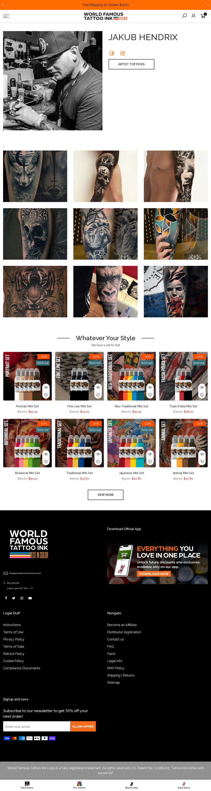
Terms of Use (13, 632)
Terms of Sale (13, 646)
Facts (111, 654)
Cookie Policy (13, 661)
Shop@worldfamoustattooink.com (25, 573)
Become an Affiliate (122, 625)
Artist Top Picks (131, 64)
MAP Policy (115, 668)
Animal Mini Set (183, 473)
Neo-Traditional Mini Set (131, 406)
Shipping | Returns (121, 675)
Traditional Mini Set (79, 473)
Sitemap (113, 683)
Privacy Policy (13, 639)
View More (105, 495)
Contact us (115, 639)
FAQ (110, 646)
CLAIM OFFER (83, 726)
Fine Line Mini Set (79, 406)
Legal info (114, 661)
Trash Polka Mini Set (183, 406)
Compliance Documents (21, 668)
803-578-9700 (13, 583)
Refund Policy (13, 654)
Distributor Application (124, 632)
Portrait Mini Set (27, 406)
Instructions (12, 625)
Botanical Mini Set (27, 473)
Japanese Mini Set (131, 473)
